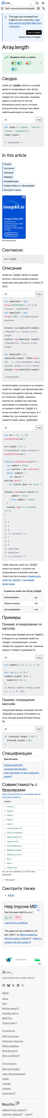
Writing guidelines (10, 1046)
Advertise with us (10, 1013)
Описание (8, 172)
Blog (4, 1003)
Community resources (12, 1041)
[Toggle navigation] (43, 3)
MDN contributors (28, 934)
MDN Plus (7, 1018)
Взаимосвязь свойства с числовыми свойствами (21, 580)
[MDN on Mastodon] (18, 985)
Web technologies (11, 1069)
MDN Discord (8, 1051)
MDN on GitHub (9, 1055)
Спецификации (11, 181)
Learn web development (13, 1074)
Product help (8, 1023)
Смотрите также (12, 190)
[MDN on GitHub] (3, 985)
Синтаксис (8, 168)
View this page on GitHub (16, 938)
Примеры (8, 177)
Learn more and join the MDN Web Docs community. (25, 23)
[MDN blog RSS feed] (23, 985)
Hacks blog (7, 1093)
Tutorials (6, 1083)
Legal (27, 1114)
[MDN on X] (13, 985)
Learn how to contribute (15, 922)
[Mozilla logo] (10, 1104)
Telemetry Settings (11, 1114)
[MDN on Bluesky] (8, 985)
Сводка (9, 78)
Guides (5, 1078)
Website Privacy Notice (13, 1110)
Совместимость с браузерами (18, 185)
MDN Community (10, 1036)
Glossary (6, 1088)
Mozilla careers (9, 1008)
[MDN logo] (7, 972)
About (5, 998)
